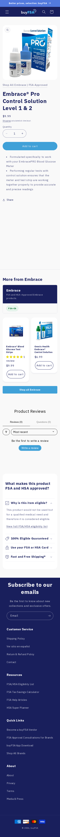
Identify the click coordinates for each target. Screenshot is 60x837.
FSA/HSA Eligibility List (20, 684)
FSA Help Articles (17, 699)
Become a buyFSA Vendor (22, 729)
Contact (11, 662)
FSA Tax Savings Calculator (23, 692)
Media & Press (15, 798)
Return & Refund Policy (20, 654)
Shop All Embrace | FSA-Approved (25, 84)
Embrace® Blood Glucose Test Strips (15, 349)
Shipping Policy (16, 638)
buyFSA (34, 828)
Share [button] (10, 199)
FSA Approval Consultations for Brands (30, 737)
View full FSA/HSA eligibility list (27, 526)
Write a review (30, 448)
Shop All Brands (16, 753)
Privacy (11, 783)
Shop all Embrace (30, 389)
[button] (7, 12)
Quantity (7, 126)
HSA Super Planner (18, 707)
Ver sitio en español (18, 646)
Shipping (7, 121)
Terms (10, 791)
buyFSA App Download (20, 745)
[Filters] (6, 432)
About (10, 775)
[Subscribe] (49, 616)
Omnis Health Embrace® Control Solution (43, 349)
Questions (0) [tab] (43, 422)
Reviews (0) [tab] (16, 422)
